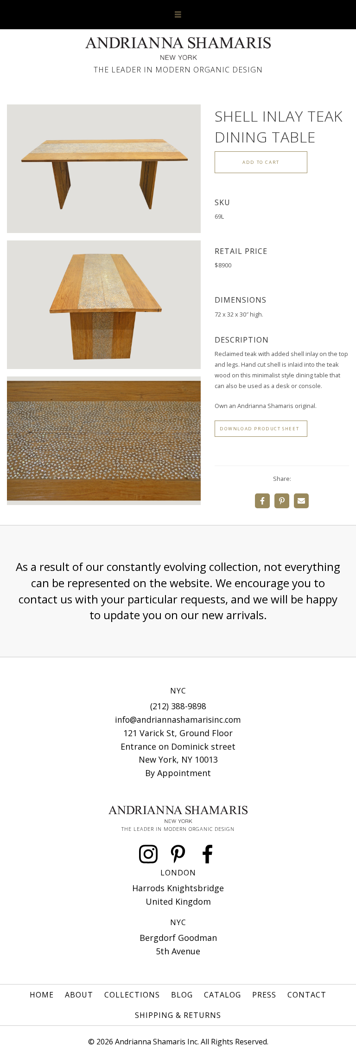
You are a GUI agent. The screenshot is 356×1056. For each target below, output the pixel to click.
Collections (132, 995)
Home (42, 995)
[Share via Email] (301, 500)
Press (264, 995)
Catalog (222, 995)
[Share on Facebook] (262, 500)
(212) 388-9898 (178, 706)
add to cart (261, 162)
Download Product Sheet (259, 429)
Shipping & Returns (178, 1015)
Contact (306, 995)
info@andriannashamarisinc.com (178, 719)
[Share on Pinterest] (281, 500)
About (79, 995)
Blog (182, 995)
